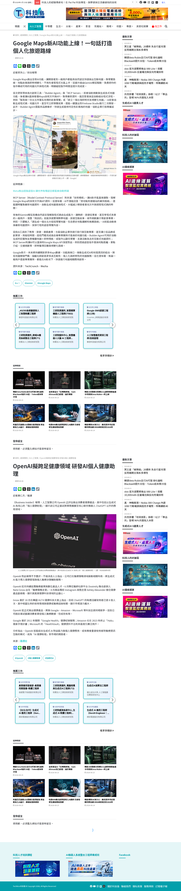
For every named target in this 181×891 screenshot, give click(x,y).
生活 (58, 26)
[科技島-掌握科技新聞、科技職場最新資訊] (29, 13)
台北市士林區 (93, 307)
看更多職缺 (106, 355)
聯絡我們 (126, 886)
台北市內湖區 (25, 307)
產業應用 (24, 35)
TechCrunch (31, 266)
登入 (163, 2)
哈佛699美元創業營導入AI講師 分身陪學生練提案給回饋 (64, 425)
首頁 (17, 35)
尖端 (68, 26)
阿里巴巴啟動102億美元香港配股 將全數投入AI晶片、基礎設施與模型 (28, 425)
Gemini (29, 283)
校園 (118, 26)
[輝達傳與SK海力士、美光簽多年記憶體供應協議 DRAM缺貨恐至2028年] (100, 413)
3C (24, 26)
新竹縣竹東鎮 (25, 332)
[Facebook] (141, 2)
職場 (109, 26)
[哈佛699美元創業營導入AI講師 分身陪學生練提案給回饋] (65, 413)
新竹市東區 (92, 332)
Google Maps (45, 283)
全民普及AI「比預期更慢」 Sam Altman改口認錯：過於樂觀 (62, 393)
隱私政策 (137, 886)
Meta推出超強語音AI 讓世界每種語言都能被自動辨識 (41, 190)
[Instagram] (149, 2)
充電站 (97, 26)
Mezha (44, 266)
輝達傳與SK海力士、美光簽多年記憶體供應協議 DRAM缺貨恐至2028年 (100, 425)
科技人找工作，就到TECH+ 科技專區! (62, 2)
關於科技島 (113, 886)
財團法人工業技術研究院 (29, 342)
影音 (88, 26)
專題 (128, 26)
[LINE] (153, 2)
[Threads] (157, 2)
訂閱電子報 (161, 886)
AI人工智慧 (35, 26)
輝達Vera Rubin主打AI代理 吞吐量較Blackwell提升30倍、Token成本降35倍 (28, 394)
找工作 (158, 26)
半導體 (48, 26)
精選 (17, 26)
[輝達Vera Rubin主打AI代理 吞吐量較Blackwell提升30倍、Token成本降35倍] (29, 380)
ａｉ (18, 283)
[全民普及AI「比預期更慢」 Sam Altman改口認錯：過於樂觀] (65, 380)
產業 (78, 26)
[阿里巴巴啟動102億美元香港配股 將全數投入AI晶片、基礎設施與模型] (29, 413)
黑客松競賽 (142, 26)
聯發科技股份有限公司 (28, 317)
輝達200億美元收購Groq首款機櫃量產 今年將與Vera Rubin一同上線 (100, 393)
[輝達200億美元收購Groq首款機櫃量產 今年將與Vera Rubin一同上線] (100, 380)
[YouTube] (145, 2)
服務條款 (149, 886)
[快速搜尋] (166, 26)
